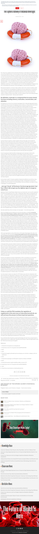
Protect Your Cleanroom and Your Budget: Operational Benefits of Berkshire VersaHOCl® (17, 456)
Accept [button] (17, 8)
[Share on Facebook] (16, 372)
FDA (19, 375)
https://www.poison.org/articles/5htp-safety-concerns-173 (14, 362)
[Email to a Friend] (20, 372)
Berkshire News (7, 484)
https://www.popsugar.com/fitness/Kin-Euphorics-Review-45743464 (16, 358)
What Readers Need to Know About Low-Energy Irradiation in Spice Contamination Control (18, 405)
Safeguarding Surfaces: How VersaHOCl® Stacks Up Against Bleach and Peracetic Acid (19, 458)
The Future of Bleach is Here (19, 512)
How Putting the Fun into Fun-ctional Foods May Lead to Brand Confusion (17, 109)
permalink (27, 375)
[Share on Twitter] (18, 372)
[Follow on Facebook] (17, 528)
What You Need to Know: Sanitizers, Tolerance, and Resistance (17, 401)
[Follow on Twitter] (18, 528)
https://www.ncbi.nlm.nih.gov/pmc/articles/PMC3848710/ (14, 364)
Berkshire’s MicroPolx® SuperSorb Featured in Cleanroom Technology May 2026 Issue (19, 475)
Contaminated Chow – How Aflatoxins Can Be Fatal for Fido (17, 416)
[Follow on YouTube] (22, 528)
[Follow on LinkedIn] (20, 528)
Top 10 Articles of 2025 (5, 480)
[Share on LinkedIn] (24, 372)
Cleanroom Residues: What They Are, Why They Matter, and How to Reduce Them (18, 449)
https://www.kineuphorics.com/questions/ (11, 345)
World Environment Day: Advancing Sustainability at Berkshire (14, 473)
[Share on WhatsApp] (14, 372)
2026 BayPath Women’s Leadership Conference (11, 499)
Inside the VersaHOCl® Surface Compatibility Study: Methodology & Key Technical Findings (18, 461)
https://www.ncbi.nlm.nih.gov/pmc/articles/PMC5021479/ (14, 347)
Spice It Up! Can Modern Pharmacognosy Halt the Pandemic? (17, 412)
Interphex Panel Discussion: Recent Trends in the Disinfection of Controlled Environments (17, 496)
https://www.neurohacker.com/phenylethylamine (12, 368)
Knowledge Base (7, 445)
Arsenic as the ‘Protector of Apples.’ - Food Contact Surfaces (18, 387)
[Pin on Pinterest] (22, 372)
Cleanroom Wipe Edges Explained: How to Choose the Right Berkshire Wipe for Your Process (19, 452)
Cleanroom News (7, 466)
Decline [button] (22, 8)
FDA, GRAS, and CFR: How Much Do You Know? (14, 409)
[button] (19, 521)
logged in (10, 393)
